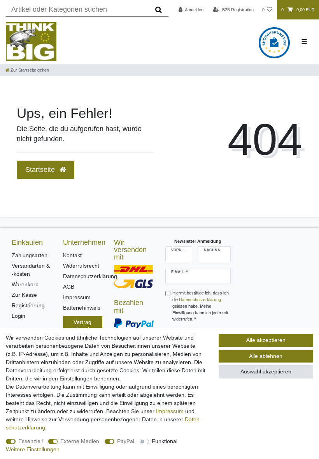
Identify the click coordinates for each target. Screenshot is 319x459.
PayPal (125, 441)
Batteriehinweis (81, 308)
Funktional (164, 441)
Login (18, 316)
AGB (68, 287)
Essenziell (30, 441)
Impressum (77, 297)
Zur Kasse (24, 295)
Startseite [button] (41, 169)
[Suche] (158, 10)
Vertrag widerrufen (83, 325)
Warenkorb (25, 284)
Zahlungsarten (29, 255)
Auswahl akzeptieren (265, 371)
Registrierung (28, 305)
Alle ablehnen (265, 356)
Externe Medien (79, 441)
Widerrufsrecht (81, 266)
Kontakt (72, 255)
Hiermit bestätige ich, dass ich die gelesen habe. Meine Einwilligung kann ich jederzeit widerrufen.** (200, 306)
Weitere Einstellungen (33, 449)
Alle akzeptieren (266, 340)
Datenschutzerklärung (90, 276)
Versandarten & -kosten (31, 270)
